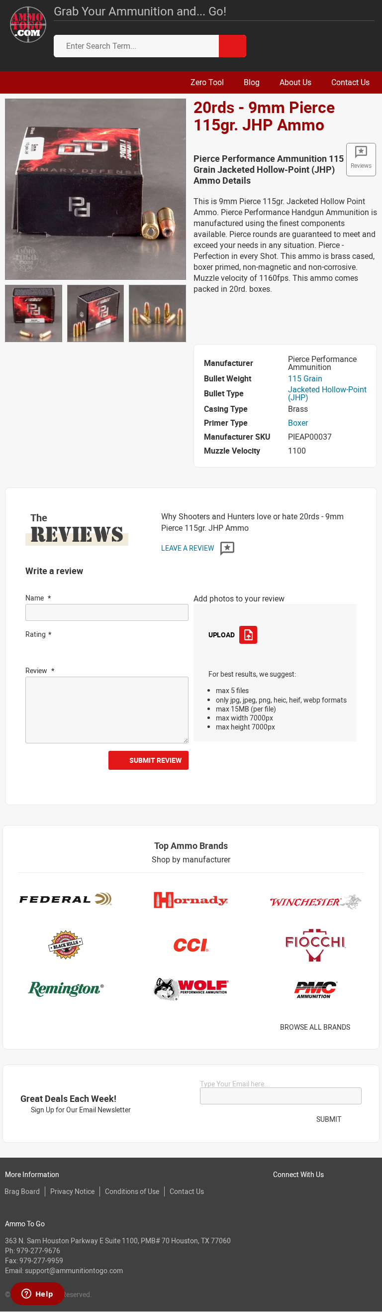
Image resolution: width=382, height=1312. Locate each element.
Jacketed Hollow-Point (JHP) (327, 393)
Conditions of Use (132, 1191)
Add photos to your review (239, 598)
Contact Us (187, 1191)
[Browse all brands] (363, 1027)
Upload (221, 634)
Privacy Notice (72, 1191)
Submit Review (155, 760)
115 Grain (305, 378)
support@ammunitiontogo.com (74, 1270)
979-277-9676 (38, 1250)
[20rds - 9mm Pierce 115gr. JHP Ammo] (95, 188)
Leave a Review (188, 548)
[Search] (232, 46)
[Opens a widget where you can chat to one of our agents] (37, 1294)
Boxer (298, 422)
